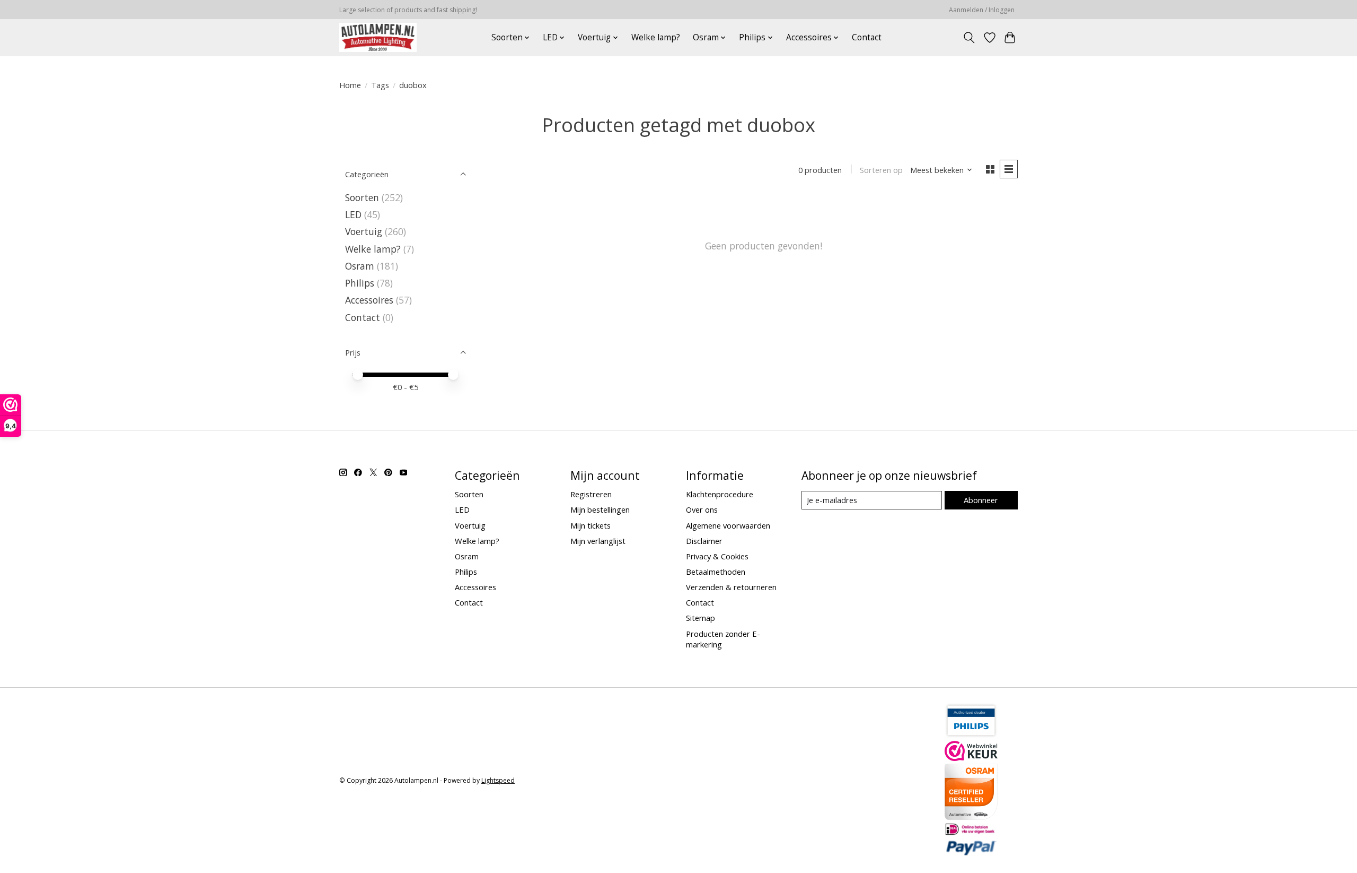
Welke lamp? (655, 37)
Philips (359, 282)
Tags (380, 85)
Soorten (362, 197)
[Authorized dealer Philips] (971, 734)
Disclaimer (704, 540)
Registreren (591, 494)
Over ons (702, 509)
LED (353, 214)
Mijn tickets (590, 525)
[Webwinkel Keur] (971, 757)
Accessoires (369, 299)
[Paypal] (971, 852)
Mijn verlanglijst (597, 540)
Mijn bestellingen (600, 509)
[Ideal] (971, 832)
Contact (867, 37)
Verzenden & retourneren (731, 587)
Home (350, 85)
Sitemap (700, 617)
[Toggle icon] (969, 37)
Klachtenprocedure (719, 494)
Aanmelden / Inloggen (982, 9)
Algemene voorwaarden (728, 525)
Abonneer (981, 500)
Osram (359, 266)
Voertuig (363, 231)
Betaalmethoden (715, 571)
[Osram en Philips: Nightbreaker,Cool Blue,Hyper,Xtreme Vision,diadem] (378, 37)
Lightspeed (498, 780)
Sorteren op (881, 170)
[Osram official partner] (971, 816)
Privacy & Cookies (717, 556)
